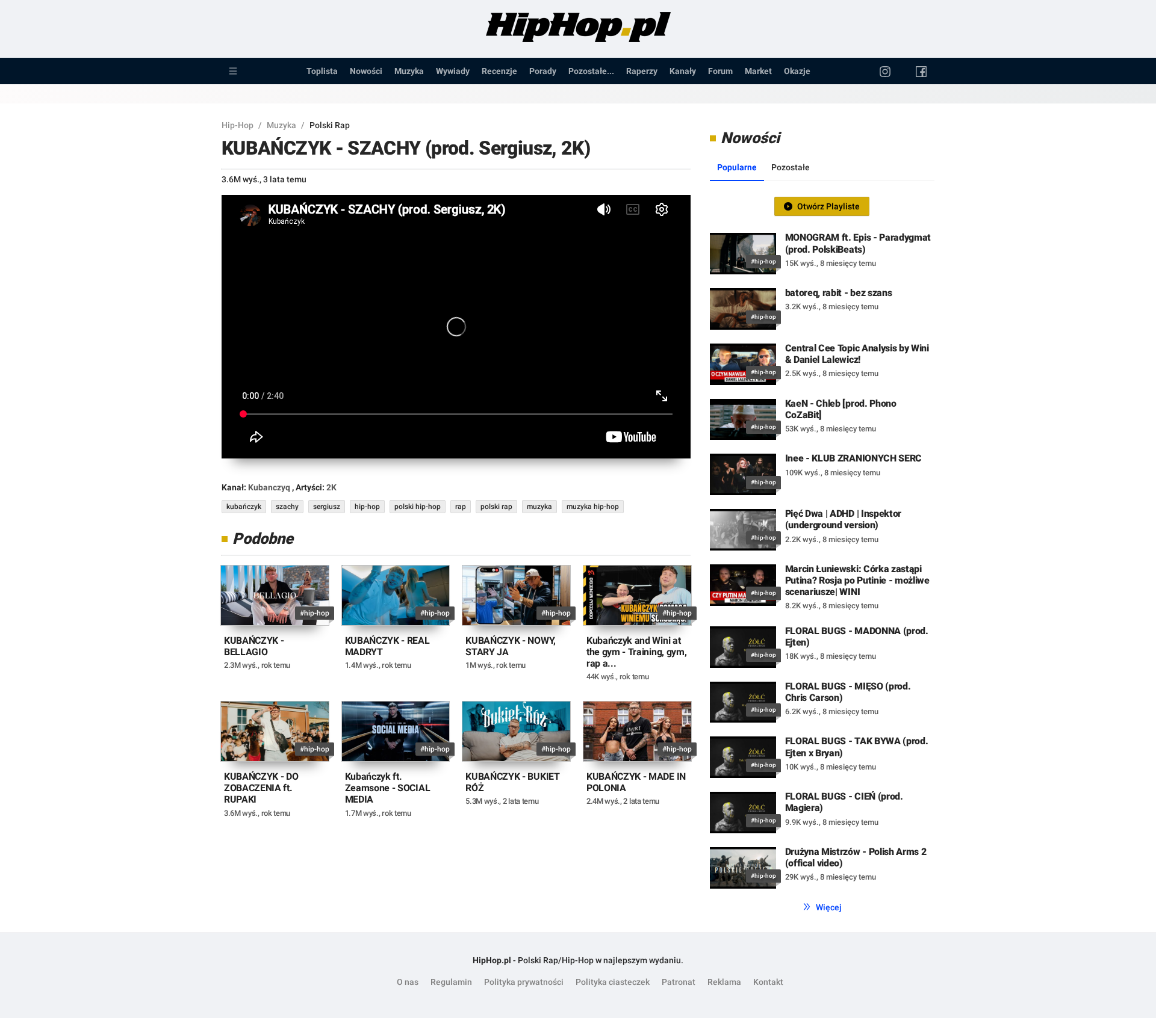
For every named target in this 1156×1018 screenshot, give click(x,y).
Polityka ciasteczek (613, 982)
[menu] (578, 71)
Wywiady (453, 71)
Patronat (678, 982)
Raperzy (641, 71)
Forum (720, 71)
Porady (542, 71)
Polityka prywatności (524, 982)
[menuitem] (233, 71)
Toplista (322, 71)
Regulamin (451, 982)
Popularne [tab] (737, 167)
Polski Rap (329, 125)
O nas (407, 982)
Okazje (797, 71)
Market (758, 71)
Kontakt (768, 982)
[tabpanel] (822, 544)
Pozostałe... (591, 71)
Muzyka (409, 71)
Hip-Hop (237, 125)
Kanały (683, 71)
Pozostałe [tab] (790, 167)
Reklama (724, 982)
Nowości (366, 71)
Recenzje (499, 71)
